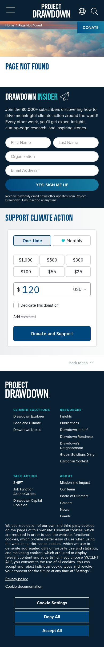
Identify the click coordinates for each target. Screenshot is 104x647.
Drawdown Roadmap (76, 436)
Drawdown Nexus (27, 429)
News (64, 509)
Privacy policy (16, 579)
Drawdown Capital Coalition (27, 502)
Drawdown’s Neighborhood (71, 445)
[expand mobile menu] (10, 10)
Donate (91, 27)
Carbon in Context (74, 460)
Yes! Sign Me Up (52, 185)
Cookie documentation (23, 586)
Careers (66, 502)
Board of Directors (74, 495)
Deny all (52, 617)
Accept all (52, 630)
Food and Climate (27, 422)
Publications (69, 422)
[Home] (52, 11)
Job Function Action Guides (24, 491)
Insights (66, 416)
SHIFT (18, 482)
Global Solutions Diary (77, 454)
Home (9, 25)
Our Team (67, 489)
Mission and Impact (75, 482)
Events (65, 516)
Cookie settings (52, 603)
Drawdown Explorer (28, 416)
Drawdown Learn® (74, 429)
